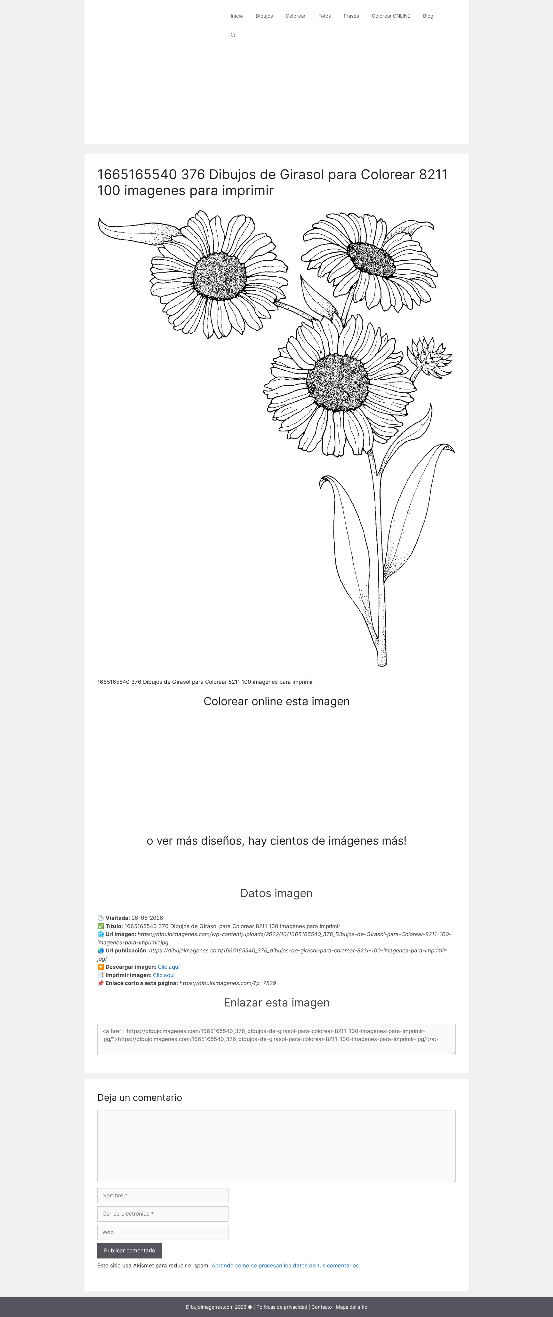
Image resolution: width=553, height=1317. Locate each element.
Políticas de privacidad (281, 1307)
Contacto (321, 1307)
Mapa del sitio (351, 1307)
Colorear (296, 16)
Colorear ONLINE (391, 16)
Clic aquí (169, 967)
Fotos (324, 16)
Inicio (237, 16)
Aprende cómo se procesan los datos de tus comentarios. (286, 1265)
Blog (428, 16)
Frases (351, 16)
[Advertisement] (276, 99)
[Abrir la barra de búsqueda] (233, 35)
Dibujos (264, 16)
